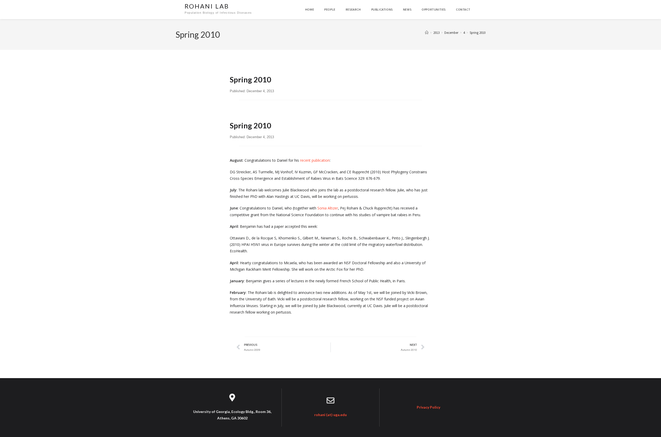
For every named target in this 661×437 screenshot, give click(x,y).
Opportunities (434, 9)
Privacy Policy (428, 407)
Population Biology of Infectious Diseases (218, 12)
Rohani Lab (207, 6)
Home (309, 9)
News (407, 9)
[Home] (426, 32)
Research (353, 9)
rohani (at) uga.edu (330, 414)
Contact (463, 9)
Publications (382, 9)
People (329, 9)
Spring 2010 (477, 32)
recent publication (315, 160)
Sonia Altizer (327, 208)
